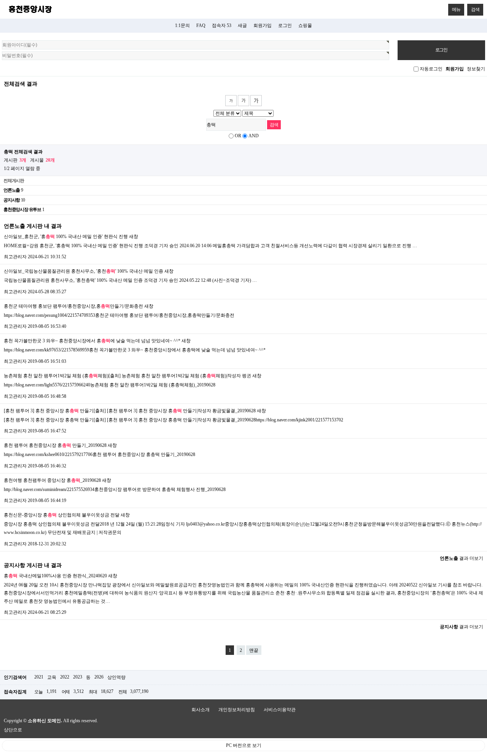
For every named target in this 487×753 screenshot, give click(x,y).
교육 (51, 677)
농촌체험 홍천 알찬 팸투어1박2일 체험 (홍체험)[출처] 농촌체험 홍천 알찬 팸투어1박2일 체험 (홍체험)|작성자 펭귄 (127, 375)
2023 (77, 677)
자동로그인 (431, 68)
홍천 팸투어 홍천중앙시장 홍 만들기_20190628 (55, 445)
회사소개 (200, 709)
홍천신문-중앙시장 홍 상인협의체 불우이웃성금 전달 (61, 515)
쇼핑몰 (305, 25)
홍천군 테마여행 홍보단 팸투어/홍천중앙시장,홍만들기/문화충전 (73, 306)
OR (238, 135)
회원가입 (262, 25)
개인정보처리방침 (236, 709)
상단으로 (13, 729)
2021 (38, 677)
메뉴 (456, 9)
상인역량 (116, 677)
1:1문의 (182, 25)
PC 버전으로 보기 (243, 745)
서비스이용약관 (280, 709)
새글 (242, 25)
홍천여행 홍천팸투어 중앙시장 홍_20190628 (52, 480)
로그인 (285, 25)
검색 (475, 9)
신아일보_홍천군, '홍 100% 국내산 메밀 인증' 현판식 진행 (66, 236)
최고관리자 (15, 256)
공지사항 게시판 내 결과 (33, 565)
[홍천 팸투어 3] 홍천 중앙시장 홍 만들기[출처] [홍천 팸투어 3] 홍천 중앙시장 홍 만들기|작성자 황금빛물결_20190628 (130, 410)
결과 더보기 (461, 558)
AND (253, 135)
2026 (98, 677)
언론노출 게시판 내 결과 (33, 226)
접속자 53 (221, 25)
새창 (133, 236)
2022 (64, 677)
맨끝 (253, 650)
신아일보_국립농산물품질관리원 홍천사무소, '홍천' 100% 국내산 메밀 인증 (83, 271)
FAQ (200, 25)
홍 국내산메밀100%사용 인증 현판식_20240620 (55, 575)
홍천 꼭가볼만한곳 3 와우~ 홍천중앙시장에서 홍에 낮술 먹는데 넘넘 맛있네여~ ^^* (92, 340)
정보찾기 (476, 68)
